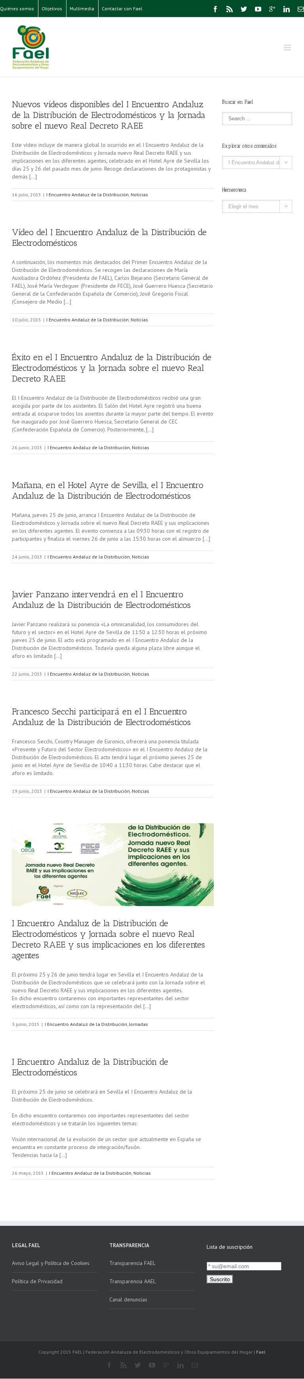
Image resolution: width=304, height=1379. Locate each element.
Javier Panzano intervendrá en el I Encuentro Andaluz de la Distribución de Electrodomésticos (101, 599)
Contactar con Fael (122, 8)
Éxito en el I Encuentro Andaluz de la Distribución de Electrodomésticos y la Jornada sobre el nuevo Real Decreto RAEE (111, 368)
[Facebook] (215, 9)
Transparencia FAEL (132, 1263)
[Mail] (301, 9)
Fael (261, 1352)
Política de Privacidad (37, 1281)
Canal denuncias (128, 1299)
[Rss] (229, 9)
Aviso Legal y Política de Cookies (50, 1263)
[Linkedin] (286, 9)
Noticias (139, 195)
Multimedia (82, 8)
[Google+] (272, 9)
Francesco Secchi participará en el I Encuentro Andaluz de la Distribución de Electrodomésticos (101, 716)
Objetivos (52, 8)
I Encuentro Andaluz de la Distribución (87, 195)
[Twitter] (244, 9)
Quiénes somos (17, 8)
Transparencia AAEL (132, 1281)
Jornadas (138, 1024)
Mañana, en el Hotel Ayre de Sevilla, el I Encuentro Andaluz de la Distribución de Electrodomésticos (107, 490)
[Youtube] (258, 9)
